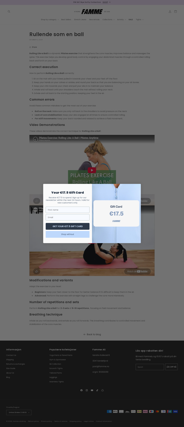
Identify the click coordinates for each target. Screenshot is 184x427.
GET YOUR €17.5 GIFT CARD (68, 226)
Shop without (67, 234)
